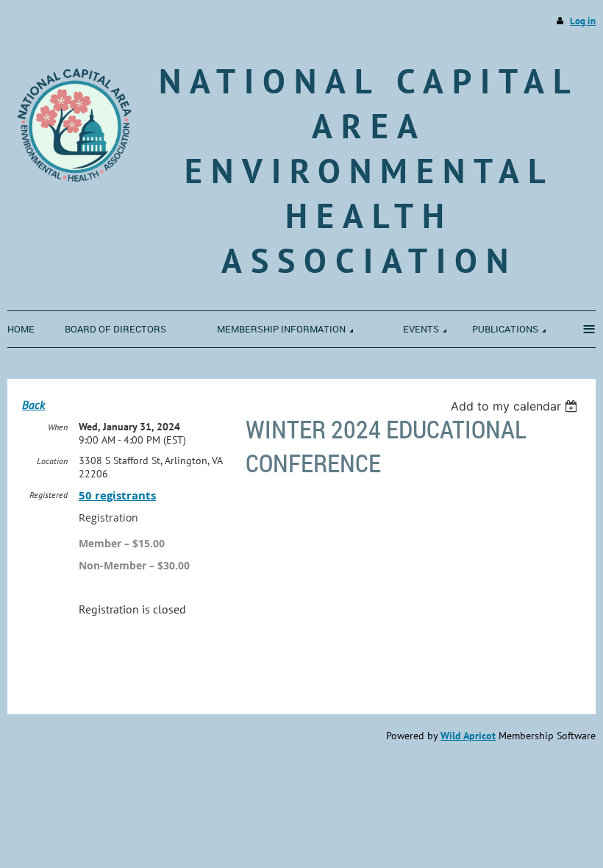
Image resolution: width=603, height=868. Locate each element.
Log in (583, 21)
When (58, 427)
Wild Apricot (468, 735)
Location (52, 460)
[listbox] (516, 406)
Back (33, 404)
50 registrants (117, 495)
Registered (48, 494)
